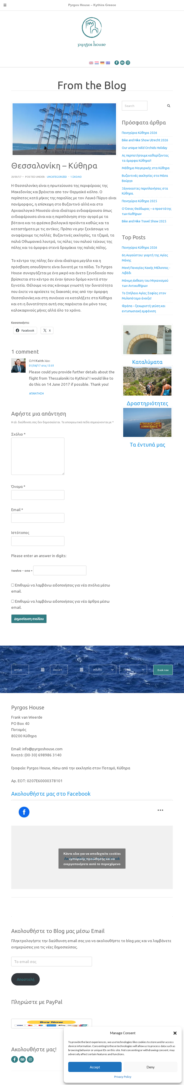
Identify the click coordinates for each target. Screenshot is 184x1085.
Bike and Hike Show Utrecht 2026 (145, 140)
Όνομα (18, 486)
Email (17, 509)
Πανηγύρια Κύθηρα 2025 (139, 201)
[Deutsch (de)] (102, 62)
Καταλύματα (147, 362)
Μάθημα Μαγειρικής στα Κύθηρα (146, 168)
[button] (175, 1033)
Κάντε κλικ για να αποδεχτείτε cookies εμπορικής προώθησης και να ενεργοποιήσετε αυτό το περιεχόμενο (92, 859)
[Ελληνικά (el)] (108, 62)
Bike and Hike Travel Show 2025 (144, 221)
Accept (95, 1067)
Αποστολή (25, 979)
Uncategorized (57, 176)
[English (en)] (91, 62)
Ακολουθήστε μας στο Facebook (51, 794)
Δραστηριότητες (147, 403)
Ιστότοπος (20, 532)
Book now (163, 670)
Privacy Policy (122, 1076)
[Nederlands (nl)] (97, 62)
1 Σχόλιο (76, 176)
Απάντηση (36, 393)
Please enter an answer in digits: (38, 556)
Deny (151, 1067)
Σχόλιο (18, 434)
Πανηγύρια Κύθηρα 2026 (139, 133)
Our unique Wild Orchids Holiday (144, 148)
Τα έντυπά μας (147, 445)
